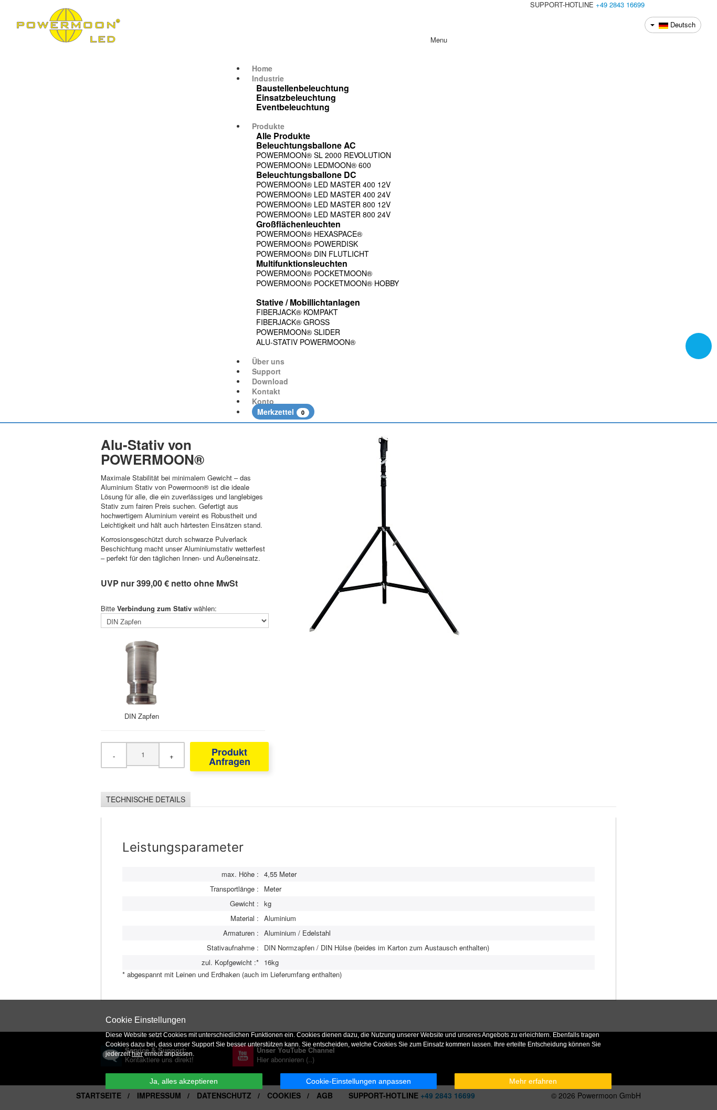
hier (137, 1053)
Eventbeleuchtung (293, 107)
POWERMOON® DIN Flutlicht (312, 253)
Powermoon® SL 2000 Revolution (323, 155)
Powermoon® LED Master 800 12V (323, 204)
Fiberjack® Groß (293, 322)
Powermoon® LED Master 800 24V (323, 214)
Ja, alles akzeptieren (184, 1081)
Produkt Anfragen (229, 756)
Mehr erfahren (533, 1081)
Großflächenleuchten (298, 224)
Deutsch (681, 24)
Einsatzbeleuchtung (296, 97)
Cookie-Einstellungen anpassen (358, 1081)
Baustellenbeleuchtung (302, 88)
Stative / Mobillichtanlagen (308, 302)
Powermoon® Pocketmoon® (314, 273)
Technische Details (145, 799)
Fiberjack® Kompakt (297, 312)
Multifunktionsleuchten (301, 263)
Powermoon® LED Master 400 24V (323, 194)
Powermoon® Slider (298, 332)
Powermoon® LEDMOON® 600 (313, 165)
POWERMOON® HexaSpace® (309, 233)
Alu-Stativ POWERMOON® (305, 342)
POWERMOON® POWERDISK (307, 243)
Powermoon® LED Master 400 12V (323, 184)
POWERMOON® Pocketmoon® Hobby (327, 283)
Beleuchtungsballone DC (306, 175)
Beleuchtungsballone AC (306, 145)
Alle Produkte (283, 136)
